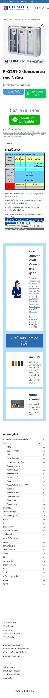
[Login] (43, 8)
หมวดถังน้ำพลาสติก (10, 538)
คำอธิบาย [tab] (8, 143)
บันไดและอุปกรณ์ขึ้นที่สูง (12, 576)
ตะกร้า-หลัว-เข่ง (9, 549)
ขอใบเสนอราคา (9, 667)
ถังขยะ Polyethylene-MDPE (17, 485)
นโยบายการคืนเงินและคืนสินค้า (14, 652)
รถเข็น (5, 572)
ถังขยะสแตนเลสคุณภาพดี (30, 134)
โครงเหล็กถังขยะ (13, 458)
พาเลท (5, 519)
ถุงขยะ (5, 553)
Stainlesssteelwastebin (10, 133)
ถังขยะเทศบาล (12, 470)
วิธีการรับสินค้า (8, 637)
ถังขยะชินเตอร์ (35, 133)
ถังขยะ (11, 129)
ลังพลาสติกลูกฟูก (9, 511)
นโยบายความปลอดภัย (11, 656)
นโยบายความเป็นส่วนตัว (12, 645)
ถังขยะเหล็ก (11, 500)
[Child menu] (39, 443)
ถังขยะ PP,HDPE (13, 481)
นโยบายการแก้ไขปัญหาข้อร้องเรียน (16, 648)
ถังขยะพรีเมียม (18, 129)
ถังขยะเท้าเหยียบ (13, 492)
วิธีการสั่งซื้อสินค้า (9, 622)
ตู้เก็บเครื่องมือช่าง (9, 546)
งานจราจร (6, 542)
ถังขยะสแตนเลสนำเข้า (17, 136)
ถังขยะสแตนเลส (13, 496)
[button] (42, 25)
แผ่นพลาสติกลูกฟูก (10, 515)
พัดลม (5, 580)
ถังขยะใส (10, 489)
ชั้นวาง (5, 584)
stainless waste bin (27, 131)
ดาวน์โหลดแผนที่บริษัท (11, 674)
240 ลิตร (10, 447)
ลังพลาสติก (7, 508)
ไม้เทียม (6, 568)
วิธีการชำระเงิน (8, 626)
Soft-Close (11, 454)
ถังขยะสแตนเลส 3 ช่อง (15, 134)
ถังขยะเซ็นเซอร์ (12, 504)
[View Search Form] (31, 8)
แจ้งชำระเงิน (7, 630)
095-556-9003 (33, 310)
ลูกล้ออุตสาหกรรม (9, 565)
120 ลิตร (10, 477)
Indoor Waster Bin (15, 131)
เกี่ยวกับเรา (7, 663)
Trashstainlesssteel (24, 133)
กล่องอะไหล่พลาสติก (11, 530)
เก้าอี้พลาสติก (8, 534)
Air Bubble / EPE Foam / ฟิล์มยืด (15, 439)
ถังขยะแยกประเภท (14, 466)
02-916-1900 (34, 306)
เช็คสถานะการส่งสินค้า (11, 633)
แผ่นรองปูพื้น (8, 561)
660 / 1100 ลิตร (13, 451)
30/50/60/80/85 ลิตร (15, 462)
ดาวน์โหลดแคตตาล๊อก (11, 671)
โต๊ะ (4, 557)
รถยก (5, 523)
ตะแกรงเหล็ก (8, 527)
